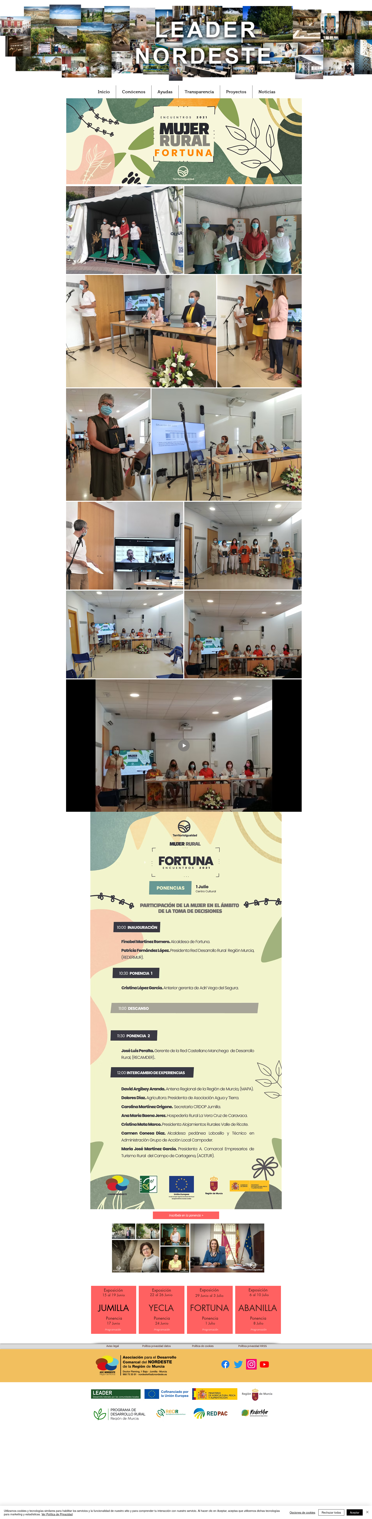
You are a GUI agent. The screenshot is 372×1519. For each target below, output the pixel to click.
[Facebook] (225, 1364)
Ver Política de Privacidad (57, 1514)
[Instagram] (251, 1364)
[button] (133, 91)
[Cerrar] (367, 1512)
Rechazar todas (331, 1512)
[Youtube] (264, 1364)
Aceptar (354, 1512)
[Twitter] (238, 1364)
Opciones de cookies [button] (302, 1512)
